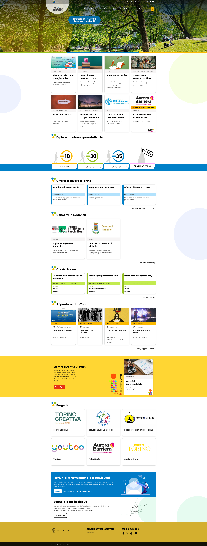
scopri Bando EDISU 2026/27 (117, 74)
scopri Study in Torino (139, 451)
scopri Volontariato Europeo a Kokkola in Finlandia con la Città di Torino (143, 74)
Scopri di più (59, 387)
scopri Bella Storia (103, 451)
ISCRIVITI (57, 491)
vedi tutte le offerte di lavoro (142, 208)
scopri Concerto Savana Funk (143, 326)
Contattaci (90, 532)
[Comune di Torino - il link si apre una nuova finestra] (60, 530)
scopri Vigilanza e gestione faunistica (68, 239)
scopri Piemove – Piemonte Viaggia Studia (63, 74)
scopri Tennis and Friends (63, 326)
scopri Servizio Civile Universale (103, 422)
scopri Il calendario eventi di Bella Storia (143, 113)
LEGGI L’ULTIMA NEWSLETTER (85, 491)
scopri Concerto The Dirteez (90, 326)
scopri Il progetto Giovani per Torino (139, 422)
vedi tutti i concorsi (146, 263)
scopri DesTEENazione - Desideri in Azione (117, 113)
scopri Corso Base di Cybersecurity (139, 283)
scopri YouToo (68, 451)
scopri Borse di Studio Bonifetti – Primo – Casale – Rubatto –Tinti (90, 74)
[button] (72, 9)
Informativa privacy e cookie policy (60, 544)
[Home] (59, 9)
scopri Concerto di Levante (117, 326)
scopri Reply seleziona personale (103, 195)
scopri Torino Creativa (68, 422)
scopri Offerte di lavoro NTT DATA (139, 195)
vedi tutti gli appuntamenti (143, 348)
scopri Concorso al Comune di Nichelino (103, 239)
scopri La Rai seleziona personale (68, 195)
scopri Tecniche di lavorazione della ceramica (68, 283)
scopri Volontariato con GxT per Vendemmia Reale (90, 113)
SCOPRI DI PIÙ (60, 515)
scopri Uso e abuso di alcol (63, 113)
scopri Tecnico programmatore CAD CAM (103, 283)
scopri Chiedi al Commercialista (138, 377)
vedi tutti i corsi (148, 298)
